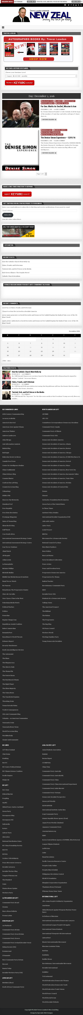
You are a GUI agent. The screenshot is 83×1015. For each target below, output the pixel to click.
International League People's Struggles (56, 925)
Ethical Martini (7, 794)
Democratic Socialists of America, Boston (56, 448)
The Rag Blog (46, 624)
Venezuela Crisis (8, 722)
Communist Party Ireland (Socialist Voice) (16, 942)
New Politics (46, 551)
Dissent (45, 495)
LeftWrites (46, 848)
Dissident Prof (7, 504)
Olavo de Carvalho (8, 594)
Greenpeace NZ (7, 820)
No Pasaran (6, 585)
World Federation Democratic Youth (54, 985)
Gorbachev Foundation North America (55, 500)
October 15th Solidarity (10, 858)
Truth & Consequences (10, 710)
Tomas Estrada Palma (9, 705)
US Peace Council (48, 628)
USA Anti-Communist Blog (11, 714)
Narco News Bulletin (9, 911)
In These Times (47, 508)
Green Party (6, 811)
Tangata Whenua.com (9, 875)
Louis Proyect (47, 530)
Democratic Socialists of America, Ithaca (56, 465)
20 (19, 351)
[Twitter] (69, 5)
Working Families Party (50, 637)
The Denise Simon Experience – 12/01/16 (58, 137)
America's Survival (8, 422)
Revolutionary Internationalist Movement (56, 963)
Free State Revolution (10, 512)
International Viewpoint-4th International (56, 933)
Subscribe (7, 215)
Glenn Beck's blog (8, 525)
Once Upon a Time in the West (12, 598)
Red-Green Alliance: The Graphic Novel (15, 272)
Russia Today (6, 968)
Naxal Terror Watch (9, 581)
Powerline (6, 615)
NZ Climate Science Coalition (12, 771)
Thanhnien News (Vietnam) (51, 887)
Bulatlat (45, 754)
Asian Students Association (51, 750)
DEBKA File (6, 495)
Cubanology (6, 491)
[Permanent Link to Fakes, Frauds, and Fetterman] (6, 385)
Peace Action (46, 564)
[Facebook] (71, 5)
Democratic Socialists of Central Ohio (55, 487)
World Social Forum (49, 998)
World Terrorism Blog (10, 731)
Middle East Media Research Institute (15, 577)
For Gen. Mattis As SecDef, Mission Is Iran (58, 106)
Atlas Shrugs (6, 440)
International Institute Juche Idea (53, 810)
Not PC (4, 763)
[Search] (81, 5)
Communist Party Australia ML (53, 775)
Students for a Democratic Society (54, 598)
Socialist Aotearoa (8, 867)
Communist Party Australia (51, 771)
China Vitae (46, 767)
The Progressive (48, 620)
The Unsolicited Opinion (10, 697)
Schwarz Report (8, 641)
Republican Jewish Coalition (12, 624)
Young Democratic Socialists (52, 641)
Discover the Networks (10, 500)
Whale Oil (5, 780)
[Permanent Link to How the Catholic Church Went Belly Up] (6, 375)
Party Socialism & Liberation (52, 560)
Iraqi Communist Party (50, 814)
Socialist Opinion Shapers (53, 134)
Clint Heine (6, 754)
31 (64, 355)
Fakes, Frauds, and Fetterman (12, 265)
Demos (44, 491)
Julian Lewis (6, 560)
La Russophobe (7, 564)
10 (64, 343)
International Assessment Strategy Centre (17, 543)
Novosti (5, 964)
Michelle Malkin (8, 572)
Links (44, 852)
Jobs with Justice (48, 521)
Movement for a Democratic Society (54, 538)
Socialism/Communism (51, 132)
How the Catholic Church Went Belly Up (16, 261)
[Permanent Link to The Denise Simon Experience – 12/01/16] (20, 150)
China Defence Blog (9, 474)
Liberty (59, 101)
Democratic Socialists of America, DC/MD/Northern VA (61, 457)
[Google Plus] (74, 5)
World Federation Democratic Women (55, 980)
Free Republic (7, 508)
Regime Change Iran (9, 620)
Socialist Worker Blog (10, 871)
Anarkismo (46, 905)
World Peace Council (49, 993)
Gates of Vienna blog (9, 521)
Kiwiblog (5, 758)
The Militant (46, 611)
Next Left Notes (47, 555)
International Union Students (52, 929)
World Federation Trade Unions (53, 989)
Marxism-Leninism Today (51, 946)
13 (19, 347)
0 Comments (27, 374)
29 (42, 355)
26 (8, 355)
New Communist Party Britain (12, 960)
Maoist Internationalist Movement (54, 942)
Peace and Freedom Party (51, 568)
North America (48, 103)
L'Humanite (6, 955)
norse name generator (10, 315)
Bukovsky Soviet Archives (11, 457)
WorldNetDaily (7, 735)
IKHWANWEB (47, 805)
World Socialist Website (50, 1002)
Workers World (47, 632)
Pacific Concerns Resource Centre (54, 861)
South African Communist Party (13, 987)
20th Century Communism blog (13, 414)
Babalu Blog (6, 448)
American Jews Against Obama (13, 427)
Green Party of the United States (53, 504)
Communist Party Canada (51, 427)
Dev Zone (5, 790)
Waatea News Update (9, 888)
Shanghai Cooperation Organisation (54, 883)
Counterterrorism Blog (10, 487)
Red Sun (45, 950)
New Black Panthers (49, 547)
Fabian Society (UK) (9, 947)
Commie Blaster (8, 478)
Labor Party (46, 525)
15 (41, 347)
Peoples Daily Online (49, 865)
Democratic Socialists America (52, 440)
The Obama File (7, 671)
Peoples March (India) (50, 870)
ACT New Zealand (8, 750)
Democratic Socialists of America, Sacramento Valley (60, 474)
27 (19, 355)
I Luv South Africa (8, 534)
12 (8, 347)
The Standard (7, 880)
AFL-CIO (45, 418)
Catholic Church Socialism (11, 276)
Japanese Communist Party (51, 827)
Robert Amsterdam (9, 628)
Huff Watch (6, 530)
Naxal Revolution (48, 857)
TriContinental (47, 976)
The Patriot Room (8, 675)
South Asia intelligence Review (13, 650)
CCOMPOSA (46, 763)
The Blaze (5, 658)
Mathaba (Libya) (8, 982)
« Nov (4, 361)
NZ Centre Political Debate (11, 767)
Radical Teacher (47, 581)
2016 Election (48, 101)
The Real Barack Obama (10, 680)
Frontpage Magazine (9, 517)
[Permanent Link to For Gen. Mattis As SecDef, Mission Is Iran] (20, 114)
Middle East (70, 101)
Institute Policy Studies (50, 512)
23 (53, 351)
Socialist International (49, 968)
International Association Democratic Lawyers (58, 920)
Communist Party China (50, 780)
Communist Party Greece (11, 938)
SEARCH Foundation (49, 878)
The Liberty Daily (8, 667)
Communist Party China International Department (59, 784)
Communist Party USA (50, 435)
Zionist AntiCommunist (10, 740)
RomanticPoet (7, 632)
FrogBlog (5, 798)
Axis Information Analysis (11, 444)
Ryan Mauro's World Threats (12, 637)
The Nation (46, 615)
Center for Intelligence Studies (13, 465)
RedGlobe (45, 955)
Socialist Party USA (49, 594)
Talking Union (47, 603)
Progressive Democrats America (53, 572)
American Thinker (8, 431)
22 (42, 351)
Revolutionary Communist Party (53, 585)
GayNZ (4, 802)
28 (30, 355)
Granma (5, 907)
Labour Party (7, 833)
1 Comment (26, 384)
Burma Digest (47, 758)
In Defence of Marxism (50, 916)
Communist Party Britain (11, 930)
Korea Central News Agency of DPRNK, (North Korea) (61, 840)
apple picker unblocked (10, 321)
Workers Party (7, 893)
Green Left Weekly (48, 801)
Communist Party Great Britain (13, 934)
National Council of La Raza (51, 543)
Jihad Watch (6, 551)
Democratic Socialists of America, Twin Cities (58, 478)
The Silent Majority (9, 688)
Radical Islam (63, 103)
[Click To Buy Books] (38, 61)
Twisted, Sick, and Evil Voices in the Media (16, 269)
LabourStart (46, 938)
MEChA (44, 534)
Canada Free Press (8, 461)
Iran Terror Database (9, 547)
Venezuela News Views (10, 727)
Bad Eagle (5, 452)
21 (30, 351)
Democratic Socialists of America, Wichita (56, 483)
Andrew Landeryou (9, 435)
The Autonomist (7, 654)
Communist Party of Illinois (51, 431)
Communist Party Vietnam (51, 792)
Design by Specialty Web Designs (41, 1013)
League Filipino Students (50, 844)
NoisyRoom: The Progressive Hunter (15, 590)
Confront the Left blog (10, 483)
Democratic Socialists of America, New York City (59, 470)
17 (64, 347)
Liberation (6, 837)
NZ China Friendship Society (12, 845)
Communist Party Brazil (10, 902)
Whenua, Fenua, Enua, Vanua (52, 891)
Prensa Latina (7, 915)
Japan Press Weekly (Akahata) (52, 823)
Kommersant (6, 951)
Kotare (4, 828)
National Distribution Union (12, 841)
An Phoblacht (6, 925)
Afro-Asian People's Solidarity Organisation (57, 901)
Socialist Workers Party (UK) (12, 972)
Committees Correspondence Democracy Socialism (60, 422)
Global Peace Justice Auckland (12, 807)
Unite (4, 884)
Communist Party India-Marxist (53, 788)
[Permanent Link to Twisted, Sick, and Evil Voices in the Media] (6, 395)
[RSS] (78, 5)
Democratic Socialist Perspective (53, 797)
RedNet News (47, 959)
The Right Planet (8, 684)
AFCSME (45, 414)
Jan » (9, 361)
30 (53, 355)
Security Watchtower (9, 645)
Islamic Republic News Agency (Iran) (55, 818)
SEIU (44, 590)
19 (8, 351)
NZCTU (5, 850)
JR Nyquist (6, 555)
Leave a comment (60, 109)
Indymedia (6, 824)
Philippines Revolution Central (53, 874)
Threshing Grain (8, 701)
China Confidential (8, 470)
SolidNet (45, 972)
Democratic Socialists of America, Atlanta (56, 444)
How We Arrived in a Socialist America (23, 311)
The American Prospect (50, 607)
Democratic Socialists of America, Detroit (56, 461)
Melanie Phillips (8, 568)
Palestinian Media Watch (10, 603)
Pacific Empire (7, 775)
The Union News (8, 693)
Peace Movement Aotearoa (11, 862)
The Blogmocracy (8, 662)
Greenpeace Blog (8, 815)
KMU (44, 835)
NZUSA (5, 854)
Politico (5, 611)
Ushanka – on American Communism (15, 718)
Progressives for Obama (50, 577)
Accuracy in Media (8, 418)
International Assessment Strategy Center (17, 538)
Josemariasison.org (49, 831)
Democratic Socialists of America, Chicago (56, 452)
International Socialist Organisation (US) (56, 517)
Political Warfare (8, 607)
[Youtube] (76, 5)
